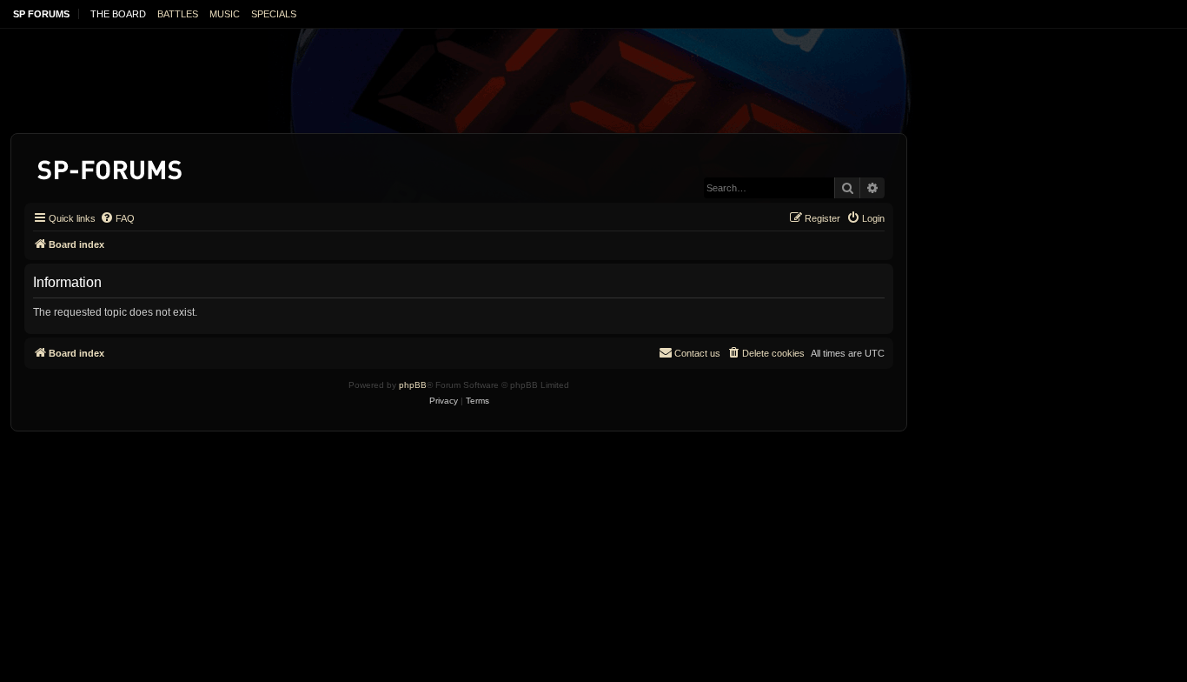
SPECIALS (273, 14)
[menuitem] (117, 218)
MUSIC (224, 14)
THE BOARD (118, 14)
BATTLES (177, 14)
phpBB (413, 385)
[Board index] (111, 166)
